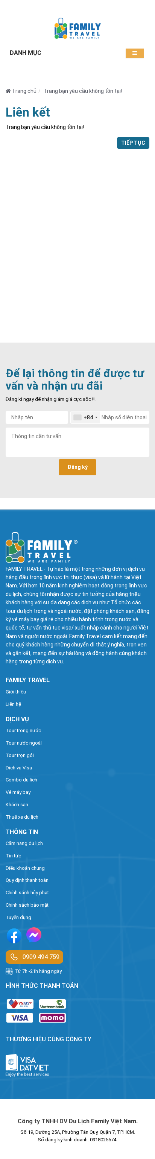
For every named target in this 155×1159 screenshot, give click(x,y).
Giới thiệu (16, 692)
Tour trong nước (23, 730)
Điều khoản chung (25, 868)
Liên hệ (13, 704)
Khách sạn (17, 804)
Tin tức (13, 856)
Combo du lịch (21, 780)
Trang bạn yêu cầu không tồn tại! (83, 91)
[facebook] (14, 937)
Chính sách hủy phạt (27, 892)
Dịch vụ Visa (19, 768)
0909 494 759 (41, 956)
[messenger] (33, 936)
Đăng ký (77, 467)
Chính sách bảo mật (27, 905)
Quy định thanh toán (27, 880)
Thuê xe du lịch (22, 817)
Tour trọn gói (20, 755)
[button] (135, 53)
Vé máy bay (18, 792)
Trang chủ (23, 91)
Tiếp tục (133, 143)
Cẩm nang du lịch (24, 843)
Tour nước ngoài (24, 743)
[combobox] (85, 417)
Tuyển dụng (18, 917)
